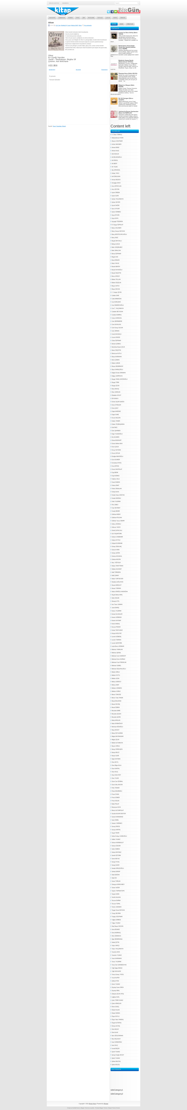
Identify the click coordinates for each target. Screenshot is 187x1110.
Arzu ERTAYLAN (116, 186)
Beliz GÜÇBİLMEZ (117, 247)
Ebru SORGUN (116, 392)
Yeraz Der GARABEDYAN (119, 965)
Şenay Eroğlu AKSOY (118, 1055)
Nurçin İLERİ (115, 755)
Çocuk (69, 25)
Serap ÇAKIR (115, 865)
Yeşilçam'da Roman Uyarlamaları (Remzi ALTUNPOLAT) (128, 112)
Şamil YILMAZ (116, 1051)
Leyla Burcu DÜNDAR (118, 646)
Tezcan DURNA (116, 900)
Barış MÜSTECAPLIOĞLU (119, 234)
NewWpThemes (76, 1108)
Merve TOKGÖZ (116, 694)
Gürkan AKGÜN (116, 559)
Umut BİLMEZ (116, 929)
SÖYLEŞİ (99, 17)
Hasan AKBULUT (116, 585)
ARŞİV (121, 24)
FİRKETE (122, 17)
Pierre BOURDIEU (117, 791)
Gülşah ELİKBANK (117, 543)
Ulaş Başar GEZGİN (117, 926)
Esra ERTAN (115, 466)
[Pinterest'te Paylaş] (56, 65)
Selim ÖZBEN (116, 849)
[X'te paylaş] (53, 65)
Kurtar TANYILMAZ (117, 630)
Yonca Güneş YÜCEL (118, 974)
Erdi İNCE (114, 427)
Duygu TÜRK (115, 382)
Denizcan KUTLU (116, 353)
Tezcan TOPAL (116, 903)
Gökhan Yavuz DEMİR (118, 521)
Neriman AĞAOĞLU (117, 726)
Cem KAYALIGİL (116, 324)
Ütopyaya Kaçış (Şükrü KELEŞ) (128, 73)
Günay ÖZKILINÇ (117, 546)
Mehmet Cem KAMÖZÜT (119, 656)
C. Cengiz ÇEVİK (117, 292)
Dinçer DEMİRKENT (117, 366)
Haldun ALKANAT (117, 569)
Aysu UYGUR (116, 208)
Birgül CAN (115, 257)
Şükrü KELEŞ (116, 1064)
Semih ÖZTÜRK (116, 855)
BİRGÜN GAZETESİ (54, 3)
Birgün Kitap (92, 1103)
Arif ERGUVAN (116, 176)
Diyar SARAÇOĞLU (117, 369)
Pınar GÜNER (116, 797)
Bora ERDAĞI (116, 260)
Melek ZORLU (116, 672)
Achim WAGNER (116, 144)
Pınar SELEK (115, 800)
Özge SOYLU (115, 1016)
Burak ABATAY (116, 266)
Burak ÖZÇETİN (116, 273)
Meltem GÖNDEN (117, 688)
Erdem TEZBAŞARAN (118, 424)
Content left (120, 126)
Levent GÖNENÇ (116, 636)
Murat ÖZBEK (116, 707)
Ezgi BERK (115, 472)
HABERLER (62, 17)
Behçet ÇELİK (116, 244)
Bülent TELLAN (116, 279)
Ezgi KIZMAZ (115, 475)
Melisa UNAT (74, 25)
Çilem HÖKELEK (116, 1003)
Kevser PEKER (116, 627)
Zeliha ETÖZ (115, 981)
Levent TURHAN (116, 640)
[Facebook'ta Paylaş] (55, 65)
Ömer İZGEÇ (115, 1006)
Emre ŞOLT (115, 408)
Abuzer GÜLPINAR (117, 141)
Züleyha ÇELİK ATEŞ (118, 994)
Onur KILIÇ (115, 772)
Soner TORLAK (116, 881)
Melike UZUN (115, 678)
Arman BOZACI (116, 179)
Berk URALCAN (116, 250)
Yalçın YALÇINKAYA (117, 948)
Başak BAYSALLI (117, 241)
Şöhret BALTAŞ (116, 1061)
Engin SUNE (115, 414)
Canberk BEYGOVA (117, 311)
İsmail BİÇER (115, 1048)
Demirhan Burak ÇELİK (118, 347)
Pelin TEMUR (115, 788)
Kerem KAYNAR (116, 620)
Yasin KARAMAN (117, 958)
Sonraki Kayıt (52, 69)
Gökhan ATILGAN (117, 517)
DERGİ (115, 17)
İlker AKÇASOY (116, 1039)
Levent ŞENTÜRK (117, 643)
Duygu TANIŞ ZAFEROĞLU (119, 379)
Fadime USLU (116, 479)
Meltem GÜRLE (116, 691)
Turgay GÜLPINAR (117, 916)
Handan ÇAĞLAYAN (117, 582)
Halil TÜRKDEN (116, 572)
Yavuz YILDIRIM (116, 961)
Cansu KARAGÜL (117, 318)
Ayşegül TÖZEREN (117, 221)
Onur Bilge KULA (116, 765)
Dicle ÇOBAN (115, 360)
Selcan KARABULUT (118, 842)
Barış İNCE (115, 237)
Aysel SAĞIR (115, 205)
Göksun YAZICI (116, 527)
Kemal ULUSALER (117, 614)
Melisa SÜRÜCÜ (116, 681)
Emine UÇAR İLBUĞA (118, 401)
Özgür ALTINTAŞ (116, 1023)
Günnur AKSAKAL (117, 556)
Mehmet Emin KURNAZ (118, 659)
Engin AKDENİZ (116, 411)
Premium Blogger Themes (101, 1108)
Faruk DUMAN (116, 482)
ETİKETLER (130, 24)
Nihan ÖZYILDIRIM (117, 733)
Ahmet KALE (115, 150)
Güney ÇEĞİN (116, 553)
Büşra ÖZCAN (116, 289)
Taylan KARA (115, 894)
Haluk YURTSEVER (117, 578)
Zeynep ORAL (116, 990)
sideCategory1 (117, 1090)
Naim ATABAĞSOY (117, 723)
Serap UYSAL (116, 862)
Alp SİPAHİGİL (116, 170)
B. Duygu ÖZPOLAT (117, 224)
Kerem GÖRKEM (116, 617)
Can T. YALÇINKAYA (118, 308)
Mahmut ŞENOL (116, 652)
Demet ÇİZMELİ (116, 344)
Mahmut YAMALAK (117, 649)
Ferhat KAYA (115, 492)
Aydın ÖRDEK (116, 192)
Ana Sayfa (78, 69)
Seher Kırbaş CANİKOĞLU (119, 836)
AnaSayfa (52, 17)
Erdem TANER (116, 421)
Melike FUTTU (116, 675)
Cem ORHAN (115, 331)
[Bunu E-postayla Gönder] (49, 65)
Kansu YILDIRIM (116, 611)
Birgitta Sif (64, 25)
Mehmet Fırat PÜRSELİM (119, 662)
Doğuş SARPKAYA (117, 376)
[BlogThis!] (51, 65)
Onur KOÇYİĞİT (116, 775)
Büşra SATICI (116, 286)
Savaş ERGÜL (116, 826)
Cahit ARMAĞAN (116, 298)
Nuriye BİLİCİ (115, 752)
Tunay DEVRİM (116, 913)
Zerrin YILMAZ (116, 984)
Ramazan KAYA (116, 807)
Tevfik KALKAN (116, 897)
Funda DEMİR (116, 511)
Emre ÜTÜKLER (116, 405)
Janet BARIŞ (115, 607)
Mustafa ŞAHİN (116, 717)
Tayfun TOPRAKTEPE (118, 891)
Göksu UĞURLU (116, 524)
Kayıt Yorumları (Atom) (59, 126)
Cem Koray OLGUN (117, 327)
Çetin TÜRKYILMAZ (117, 1000)
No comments (88, 25)
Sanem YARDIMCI (117, 823)
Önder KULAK (116, 1010)
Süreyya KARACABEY (118, 884)
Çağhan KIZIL (116, 997)
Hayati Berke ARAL (117, 595)
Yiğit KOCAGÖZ (116, 971)
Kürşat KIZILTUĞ (116, 633)
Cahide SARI (115, 295)
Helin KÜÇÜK (115, 598)
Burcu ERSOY (116, 276)
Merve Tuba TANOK (117, 697)
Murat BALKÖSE (116, 701)
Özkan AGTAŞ (116, 1026)
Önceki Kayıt (104, 69)
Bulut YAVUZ (115, 263)
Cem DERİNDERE (117, 321)
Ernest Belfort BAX (117, 443)
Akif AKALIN (115, 154)
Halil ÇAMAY (115, 575)
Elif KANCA (115, 398)
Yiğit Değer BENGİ (117, 968)
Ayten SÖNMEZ (116, 212)
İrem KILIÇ (115, 1045)
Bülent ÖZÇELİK (116, 282)
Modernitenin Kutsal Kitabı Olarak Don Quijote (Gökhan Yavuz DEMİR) (127, 47)
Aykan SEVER (116, 202)
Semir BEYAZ (116, 858)
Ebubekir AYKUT (116, 395)
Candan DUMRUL (117, 315)
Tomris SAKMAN (116, 907)
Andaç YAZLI (115, 173)
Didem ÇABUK (116, 363)
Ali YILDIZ (115, 167)
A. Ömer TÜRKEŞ (117, 134)
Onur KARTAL (116, 768)
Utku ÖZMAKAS (116, 936)
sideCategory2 (117, 1094)
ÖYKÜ (77, 17)
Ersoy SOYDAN (116, 450)
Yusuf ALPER (115, 977)
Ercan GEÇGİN (116, 418)
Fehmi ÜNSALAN (117, 488)
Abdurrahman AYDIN (117, 138)
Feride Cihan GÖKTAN (118, 495)
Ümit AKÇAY (115, 1029)
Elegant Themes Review (114, 1108)
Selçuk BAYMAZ (116, 852)
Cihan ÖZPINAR (116, 340)
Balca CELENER (116, 228)
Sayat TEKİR (115, 833)
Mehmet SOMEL (116, 665)
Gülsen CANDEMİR (117, 537)
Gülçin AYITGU (116, 540)
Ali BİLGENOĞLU (117, 157)
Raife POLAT (115, 804)
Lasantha (92, 1108)
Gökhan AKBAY (116, 514)
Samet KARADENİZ (117, 817)
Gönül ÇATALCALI (117, 530)
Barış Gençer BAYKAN (118, 231)
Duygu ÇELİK (115, 385)
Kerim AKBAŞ (116, 623)
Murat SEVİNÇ (116, 704)
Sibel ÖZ (114, 878)
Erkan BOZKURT (116, 440)
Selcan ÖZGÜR (116, 846)
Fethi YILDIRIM (116, 501)
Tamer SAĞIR (116, 887)
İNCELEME (91, 17)
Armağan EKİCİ (116, 183)
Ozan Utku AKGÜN (117, 784)
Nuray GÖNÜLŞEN (117, 749)
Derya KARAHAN (117, 356)
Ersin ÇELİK (115, 446)
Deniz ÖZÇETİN (116, 350)
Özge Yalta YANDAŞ (117, 1019)
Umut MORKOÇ (116, 932)
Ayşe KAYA (115, 218)
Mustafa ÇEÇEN (116, 714)
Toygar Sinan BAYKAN (118, 910)
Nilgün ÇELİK (115, 739)
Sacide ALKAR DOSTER (119, 813)
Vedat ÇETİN (115, 942)
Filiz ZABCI (115, 504)
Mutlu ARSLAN (116, 720)
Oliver (51, 23)
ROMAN (70, 17)
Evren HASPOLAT (117, 469)
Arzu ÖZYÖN (115, 189)
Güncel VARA (116, 549)
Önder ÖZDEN (116, 1013)
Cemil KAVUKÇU (116, 334)
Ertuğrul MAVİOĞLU (117, 456)
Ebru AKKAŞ (115, 389)
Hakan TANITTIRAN (117, 566)
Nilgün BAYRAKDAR (117, 736)
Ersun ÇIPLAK (116, 453)
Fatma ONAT (115, 485)
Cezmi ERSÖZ (116, 337)
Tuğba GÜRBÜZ (116, 920)
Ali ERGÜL (115, 160)
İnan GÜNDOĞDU (117, 1042)
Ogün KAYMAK (116, 759)
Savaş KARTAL (116, 829)
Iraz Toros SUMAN (117, 604)
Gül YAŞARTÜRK (117, 533)
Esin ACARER (116, 459)
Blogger (106, 1103)
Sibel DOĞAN (116, 874)
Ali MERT (114, 163)
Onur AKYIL (115, 762)
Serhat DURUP (116, 871)
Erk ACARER (115, 437)
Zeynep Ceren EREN (117, 987)
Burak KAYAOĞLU (117, 270)
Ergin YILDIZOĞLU (117, 434)
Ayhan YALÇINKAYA (117, 199)
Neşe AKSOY (115, 730)
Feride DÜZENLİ (116, 498)
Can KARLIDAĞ (116, 302)
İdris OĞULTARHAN (117, 1035)
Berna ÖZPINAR (116, 253)
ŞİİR (84, 17)
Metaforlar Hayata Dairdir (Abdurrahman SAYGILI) (126, 61)
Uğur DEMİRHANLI (117, 939)
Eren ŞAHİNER (116, 430)
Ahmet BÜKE (115, 147)
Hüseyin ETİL (115, 601)
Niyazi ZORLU (116, 746)
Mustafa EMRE (116, 710)
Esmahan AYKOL (117, 463)
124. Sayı (58, 25)
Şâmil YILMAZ (116, 1058)
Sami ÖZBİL (115, 820)
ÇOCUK (108, 17)
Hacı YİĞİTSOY (116, 562)
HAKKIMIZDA (65, 3)
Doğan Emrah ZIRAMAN (119, 372)
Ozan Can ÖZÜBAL (117, 781)
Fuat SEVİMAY (116, 508)
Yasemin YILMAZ (117, 955)
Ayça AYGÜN (115, 215)
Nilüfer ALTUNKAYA (117, 743)
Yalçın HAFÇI (115, 945)
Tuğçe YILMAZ (116, 923)
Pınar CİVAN (115, 794)
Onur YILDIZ (115, 778)
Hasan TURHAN (116, 588)
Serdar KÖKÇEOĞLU (118, 868)
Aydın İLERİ (115, 195)
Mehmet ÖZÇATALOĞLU (119, 669)
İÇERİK (114, 24)
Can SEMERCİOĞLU (118, 305)
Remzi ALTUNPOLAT (118, 810)
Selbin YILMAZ (116, 839)
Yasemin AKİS (116, 952)
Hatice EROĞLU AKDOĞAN (120, 591)
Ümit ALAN (115, 1032)
